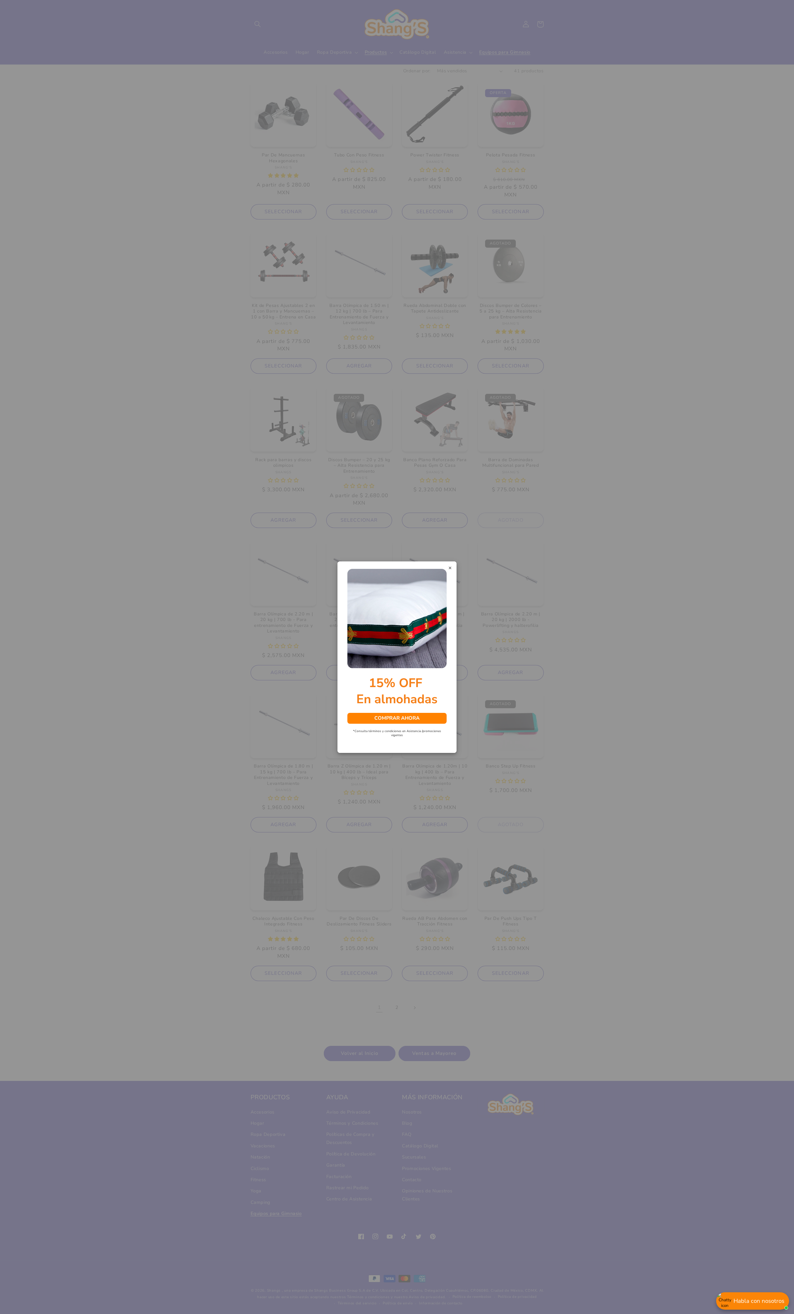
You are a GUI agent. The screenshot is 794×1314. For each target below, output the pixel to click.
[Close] (450, 568)
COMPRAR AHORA (397, 717)
